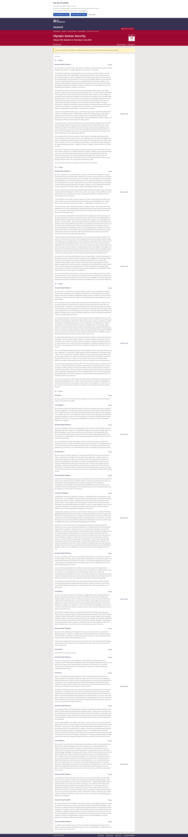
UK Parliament (56, 31)
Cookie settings (92, 14)
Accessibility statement (129, 835)
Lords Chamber (81, 31)
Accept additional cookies (61, 14)
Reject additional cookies (79, 14)
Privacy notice (118, 835)
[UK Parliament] (59, 21)
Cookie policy (100, 835)
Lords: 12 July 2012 (72, 31)
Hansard (58, 27)
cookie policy (83, 10)
